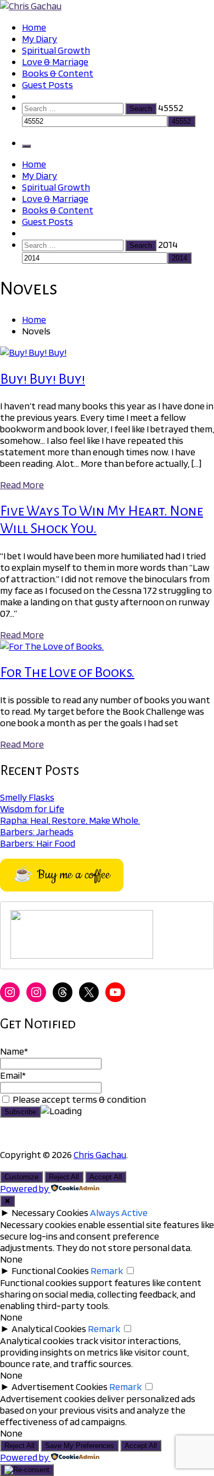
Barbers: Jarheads (37, 831)
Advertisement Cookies (60, 1386)
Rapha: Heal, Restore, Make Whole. (70, 820)
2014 (168, 244)
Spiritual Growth (56, 50)
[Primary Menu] (26, 146)
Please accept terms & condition (78, 1099)
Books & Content (57, 73)
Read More (22, 484)
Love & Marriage (55, 61)
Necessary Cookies (50, 1212)
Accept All (105, 1177)
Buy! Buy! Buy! (42, 379)
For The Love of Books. (67, 672)
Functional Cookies (50, 1270)
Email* (13, 1075)
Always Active (119, 1212)
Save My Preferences (79, 1446)
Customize (21, 1177)
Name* (14, 1051)
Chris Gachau (100, 1154)
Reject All (64, 1177)
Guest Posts (47, 84)
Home (34, 27)
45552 (170, 107)
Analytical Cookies (49, 1328)
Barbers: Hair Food (37, 843)
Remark (107, 1270)
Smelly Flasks (27, 797)
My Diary (39, 38)
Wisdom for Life (32, 808)
